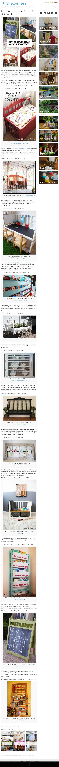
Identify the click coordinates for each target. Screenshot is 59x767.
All (1, 7)
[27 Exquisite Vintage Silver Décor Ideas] (48, 23)
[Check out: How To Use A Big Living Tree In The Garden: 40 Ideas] (7, 746)
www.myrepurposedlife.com (19, 380)
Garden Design (21, 7)
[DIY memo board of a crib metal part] (19, 461)
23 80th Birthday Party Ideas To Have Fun (47, 42)
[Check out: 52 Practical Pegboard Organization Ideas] (31, 746)
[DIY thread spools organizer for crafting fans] (19, 296)
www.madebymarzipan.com (19, 300)
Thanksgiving (52, 2)
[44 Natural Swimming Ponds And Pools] (48, 92)
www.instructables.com (19, 720)
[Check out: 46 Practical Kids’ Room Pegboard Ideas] (19, 736)
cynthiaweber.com (29, 339)
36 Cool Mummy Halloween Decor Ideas (31, 733)
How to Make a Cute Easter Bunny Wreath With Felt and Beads (48, 153)
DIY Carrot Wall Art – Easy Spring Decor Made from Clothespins (47, 139)
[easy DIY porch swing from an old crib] (19, 193)
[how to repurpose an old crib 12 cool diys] (19, 66)
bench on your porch (24, 148)
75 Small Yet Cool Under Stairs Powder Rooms (48, 69)
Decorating (12, 7)
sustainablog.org (30, 195)
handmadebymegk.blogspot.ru (19, 143)
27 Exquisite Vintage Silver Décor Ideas (47, 28)
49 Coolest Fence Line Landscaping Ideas (46, 111)
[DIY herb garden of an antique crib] (19, 337)
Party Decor (31, 7)
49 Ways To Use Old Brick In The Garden (48, 56)
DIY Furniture (6, 755)
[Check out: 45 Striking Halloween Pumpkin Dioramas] (19, 746)
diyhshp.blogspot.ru (19, 599)
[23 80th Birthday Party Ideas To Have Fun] (48, 37)
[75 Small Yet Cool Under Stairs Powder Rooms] (48, 64)
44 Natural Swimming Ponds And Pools (47, 97)
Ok (29, 765)
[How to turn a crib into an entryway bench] (19, 421)
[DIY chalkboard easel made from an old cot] (19, 662)
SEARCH (56, 7)
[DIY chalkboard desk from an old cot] (19, 254)
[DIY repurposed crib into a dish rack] (19, 377)
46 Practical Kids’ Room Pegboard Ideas (19, 733)
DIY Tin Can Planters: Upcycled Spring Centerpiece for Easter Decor (48, 126)
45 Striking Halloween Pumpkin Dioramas (19, 743)
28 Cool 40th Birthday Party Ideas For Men (47, 83)
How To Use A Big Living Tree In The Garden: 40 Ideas (7, 743)
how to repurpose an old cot (16, 755)
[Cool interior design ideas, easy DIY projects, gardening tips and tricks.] (14, 5)
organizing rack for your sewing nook (24, 263)
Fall (56, 2)
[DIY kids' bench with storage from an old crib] (19, 529)
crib (8, 80)
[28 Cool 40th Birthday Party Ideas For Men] (48, 78)
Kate (18, 726)
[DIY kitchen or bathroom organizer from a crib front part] (19, 716)
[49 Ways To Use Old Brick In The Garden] (48, 51)
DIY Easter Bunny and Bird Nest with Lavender (47, 168)
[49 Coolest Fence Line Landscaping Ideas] (48, 106)
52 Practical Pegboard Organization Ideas (31, 743)
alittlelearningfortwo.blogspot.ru (19, 258)
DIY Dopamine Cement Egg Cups (48, 182)
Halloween (46, 2)
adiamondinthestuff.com (19, 424)
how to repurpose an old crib (29, 755)
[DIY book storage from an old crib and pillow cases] (19, 596)
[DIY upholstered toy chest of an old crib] (19, 140)
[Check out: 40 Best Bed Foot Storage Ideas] (7, 736)
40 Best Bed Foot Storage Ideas (7, 732)
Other (26, 7)
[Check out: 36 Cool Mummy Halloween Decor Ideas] (31, 736)
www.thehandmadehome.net (19, 465)
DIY (16, 7)
